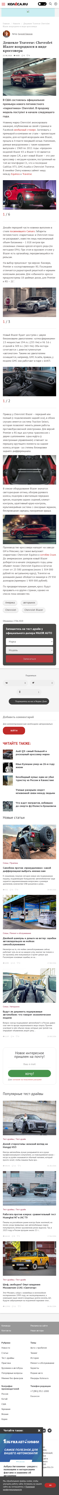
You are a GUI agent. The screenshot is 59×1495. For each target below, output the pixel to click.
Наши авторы (37, 1330)
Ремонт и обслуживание (42, 1362)
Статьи (4, 1352)
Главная (6, 23)
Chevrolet (10, 609)
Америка (10, 602)
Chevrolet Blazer (33, 609)
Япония (4, 1414)
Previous (7, 193)
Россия (4, 1393)
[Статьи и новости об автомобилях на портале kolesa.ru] (17, 3)
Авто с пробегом (38, 1347)
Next (51, 193)
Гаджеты (34, 1368)
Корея (4, 1419)
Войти (14, 730)
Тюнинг (33, 1352)
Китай (4, 1398)
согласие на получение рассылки (27, 1079)
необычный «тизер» (25, 129)
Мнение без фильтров (12, 1378)
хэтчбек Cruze (48, 554)
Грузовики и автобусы (12, 1368)
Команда (5, 1325)
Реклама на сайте (39, 1325)
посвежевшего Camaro (22, 231)
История (34, 1357)
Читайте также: (17, 743)
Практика (6, 1362)
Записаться (29, 658)
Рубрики (5, 1342)
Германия (5, 1409)
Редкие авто (36, 1373)
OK (50, 1485)
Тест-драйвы (7, 1357)
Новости (16, 23)
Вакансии (35, 1396)
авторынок (29, 602)
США (3, 1404)
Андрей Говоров (25, 34)
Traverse (27, 174)
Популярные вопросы (11, 1373)
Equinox (15, 174)
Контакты (6, 1330)
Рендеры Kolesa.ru (39, 1378)
